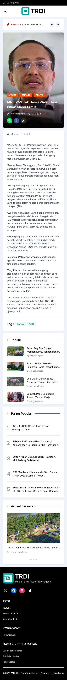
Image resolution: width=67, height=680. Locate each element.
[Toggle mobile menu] (61, 11)
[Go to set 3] (36, 559)
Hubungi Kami (9, 634)
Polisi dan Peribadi (11, 656)
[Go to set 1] (30, 559)
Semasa (26, 95)
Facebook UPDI (10, 613)
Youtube (7, 608)
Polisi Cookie (9, 661)
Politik (39, 95)
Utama (12, 95)
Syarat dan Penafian (13, 650)
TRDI (13, 673)
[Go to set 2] (33, 559)
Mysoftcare (58, 673)
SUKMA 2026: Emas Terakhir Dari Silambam (33, 24)
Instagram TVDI (10, 619)
